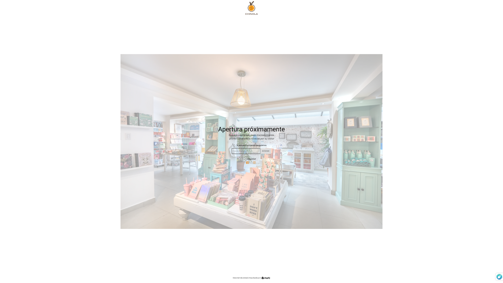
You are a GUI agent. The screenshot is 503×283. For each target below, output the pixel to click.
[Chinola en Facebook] (247, 163)
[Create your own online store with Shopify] (265, 278)
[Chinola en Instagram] (254, 163)
